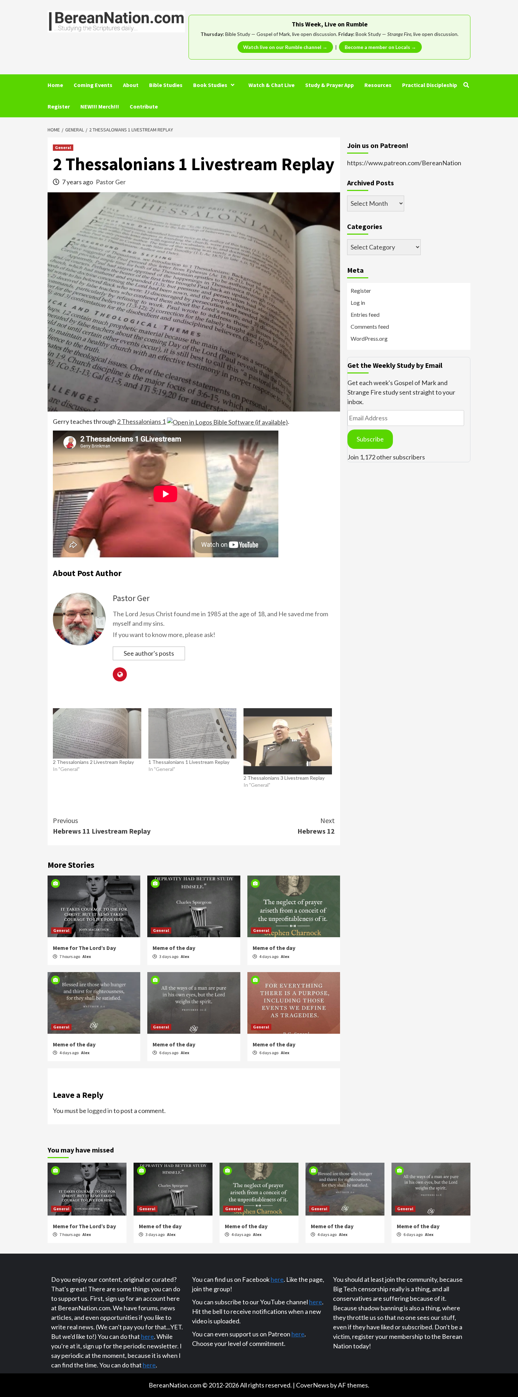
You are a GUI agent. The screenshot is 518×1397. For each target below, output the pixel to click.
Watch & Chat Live (271, 84)
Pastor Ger (111, 182)
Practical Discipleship (429, 84)
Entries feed (365, 314)
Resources (377, 84)
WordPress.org (369, 338)
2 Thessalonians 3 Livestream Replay (284, 778)
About (130, 84)
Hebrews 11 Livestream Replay (101, 825)
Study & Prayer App (329, 84)
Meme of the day (174, 947)
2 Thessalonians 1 (141, 421)
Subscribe (370, 439)
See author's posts (149, 653)
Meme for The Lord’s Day (84, 947)
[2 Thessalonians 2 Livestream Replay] (97, 733)
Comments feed (370, 326)
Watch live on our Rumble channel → (285, 47)
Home (55, 84)
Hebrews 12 (316, 825)
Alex (86, 956)
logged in (99, 1110)
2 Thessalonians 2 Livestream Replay (93, 762)
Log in (358, 302)
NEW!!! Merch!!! (99, 106)
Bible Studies (166, 84)
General (63, 147)
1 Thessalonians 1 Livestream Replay (188, 762)
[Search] (466, 85)
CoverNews (312, 1385)
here (147, 1336)
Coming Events (93, 84)
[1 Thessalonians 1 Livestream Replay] (192, 733)
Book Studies (210, 84)
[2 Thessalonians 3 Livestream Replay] (287, 741)
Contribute (144, 106)
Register (59, 106)
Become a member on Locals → (380, 47)
